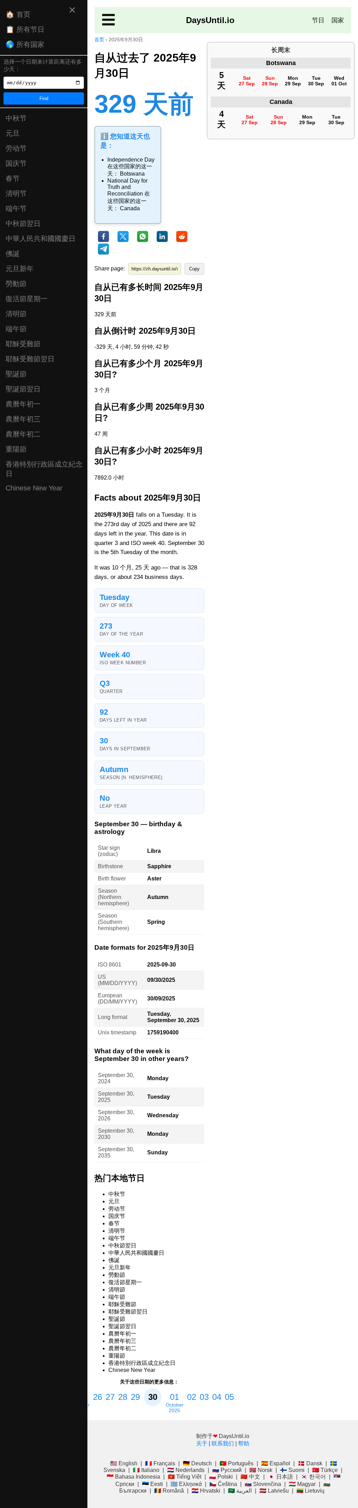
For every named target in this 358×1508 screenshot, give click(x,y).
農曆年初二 (23, 434)
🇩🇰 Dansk (310, 1463)
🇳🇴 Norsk (260, 1470)
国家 (337, 20)
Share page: (109, 268)
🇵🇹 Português (236, 1463)
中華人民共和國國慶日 (41, 238)
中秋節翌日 (23, 223)
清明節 (16, 314)
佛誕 (13, 253)
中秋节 (16, 118)
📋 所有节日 (25, 29)
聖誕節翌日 (23, 389)
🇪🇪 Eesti (152, 1484)
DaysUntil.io (210, 20)
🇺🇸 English (123, 1463)
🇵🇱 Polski (221, 1477)
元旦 (13, 133)
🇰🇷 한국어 (313, 1477)
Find (44, 98)
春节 (13, 178)
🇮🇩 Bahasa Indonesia (133, 1477)
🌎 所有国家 (25, 44)
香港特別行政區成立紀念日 (44, 468)
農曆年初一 (23, 404)
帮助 (243, 1443)
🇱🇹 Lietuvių (310, 1491)
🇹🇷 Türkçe (325, 1470)
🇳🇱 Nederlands (186, 1470)
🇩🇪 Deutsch (197, 1463)
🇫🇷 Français (160, 1463)
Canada (130, 208)
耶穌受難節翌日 (30, 359)
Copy (194, 268)
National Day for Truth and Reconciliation (127, 187)
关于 (201, 1443)
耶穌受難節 (23, 344)
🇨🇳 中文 (250, 1477)
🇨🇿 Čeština (223, 1484)
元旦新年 (20, 268)
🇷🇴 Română (169, 1491)
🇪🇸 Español (275, 1463)
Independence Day (131, 160)
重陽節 (16, 449)
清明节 (16, 193)
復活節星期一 (27, 299)
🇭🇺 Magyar (302, 1484)
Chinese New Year (34, 488)
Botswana (132, 174)
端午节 (16, 208)
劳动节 (16, 148)
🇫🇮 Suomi (292, 1470)
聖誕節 (16, 374)
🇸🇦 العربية (240, 1491)
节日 (318, 20)
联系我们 (223, 1443)
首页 (99, 39)
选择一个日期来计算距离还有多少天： (42, 65)
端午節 (16, 329)
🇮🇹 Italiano (146, 1470)
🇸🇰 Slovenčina (263, 1484)
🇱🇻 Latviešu (274, 1491)
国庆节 (16, 163)
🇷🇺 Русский (227, 1470)
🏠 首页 (18, 14)
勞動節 (16, 284)
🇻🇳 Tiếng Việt (184, 1477)
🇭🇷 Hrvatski (206, 1491)
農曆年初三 (23, 419)
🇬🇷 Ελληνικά (186, 1484)
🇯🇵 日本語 (280, 1477)
